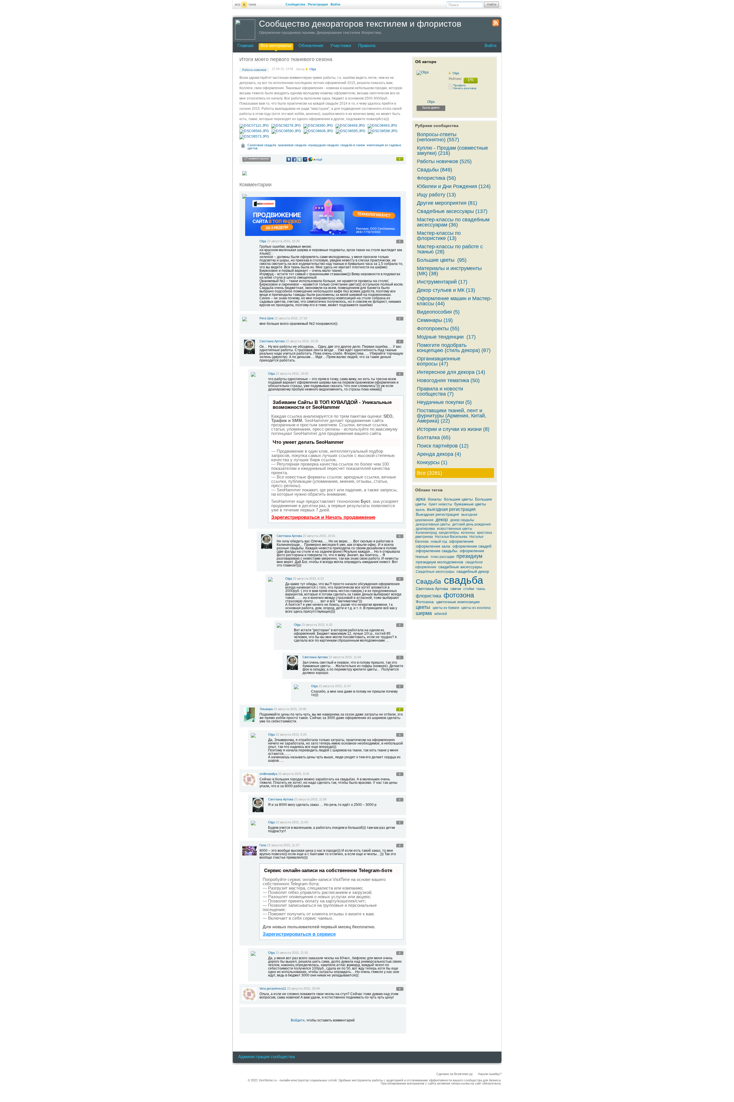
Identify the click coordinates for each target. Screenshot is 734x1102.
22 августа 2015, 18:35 (302, 341)
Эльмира (266, 709)
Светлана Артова (272, 341)
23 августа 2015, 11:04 (345, 657)
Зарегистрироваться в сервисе (299, 934)
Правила (366, 45)
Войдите (298, 1020)
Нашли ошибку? (489, 1074)
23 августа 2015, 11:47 (335, 686)
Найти (491, 4)
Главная (245, 45)
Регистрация (318, 4)
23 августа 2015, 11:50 (292, 822)
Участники (340, 45)
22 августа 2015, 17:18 (290, 318)
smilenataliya (268, 773)
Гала (263, 845)
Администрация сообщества (266, 1056)
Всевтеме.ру (463, 1074)
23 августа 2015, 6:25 (291, 734)
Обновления (310, 45)
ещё (319, 159)
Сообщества (295, 4)
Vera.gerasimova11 (272, 988)
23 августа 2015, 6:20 (316, 624)
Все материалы (276, 45)
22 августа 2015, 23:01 (319, 536)
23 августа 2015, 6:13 (308, 578)
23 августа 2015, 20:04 (303, 988)
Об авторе (425, 61)
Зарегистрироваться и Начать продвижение (323, 517)
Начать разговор (465, 88)
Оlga (262, 241)
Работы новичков (254, 69)
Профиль (459, 85)
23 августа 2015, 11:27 (283, 845)
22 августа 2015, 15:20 (283, 241)
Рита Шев (266, 318)
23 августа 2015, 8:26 (293, 773)
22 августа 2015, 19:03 (292, 373)
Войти (335, 4)
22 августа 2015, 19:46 (290, 709)
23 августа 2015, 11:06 (310, 799)
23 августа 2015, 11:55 (292, 952)
